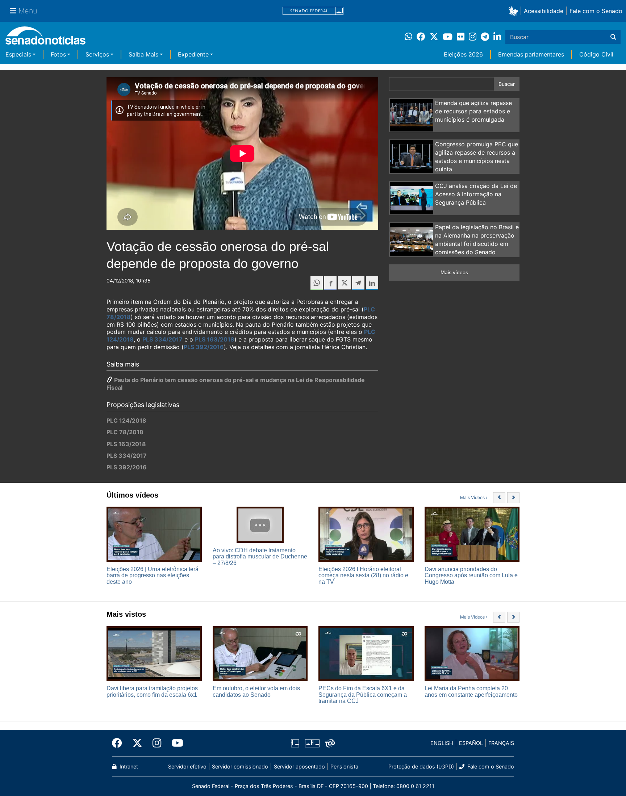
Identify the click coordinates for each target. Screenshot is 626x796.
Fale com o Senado (595, 10)
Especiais (18, 54)
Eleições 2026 (463, 54)
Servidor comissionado (240, 766)
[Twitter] (137, 743)
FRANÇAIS (501, 743)
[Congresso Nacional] (312, 743)
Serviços (97, 54)
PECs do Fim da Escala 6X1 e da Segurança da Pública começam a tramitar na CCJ (362, 694)
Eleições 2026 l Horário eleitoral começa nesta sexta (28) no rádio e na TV (363, 575)
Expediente (193, 54)
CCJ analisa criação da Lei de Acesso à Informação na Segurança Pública (476, 194)
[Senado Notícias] (45, 38)
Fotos (58, 54)
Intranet (128, 766)
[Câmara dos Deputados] (295, 743)
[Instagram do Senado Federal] (157, 743)
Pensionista (344, 766)
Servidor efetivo (187, 766)
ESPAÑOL (471, 743)
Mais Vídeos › (473, 497)
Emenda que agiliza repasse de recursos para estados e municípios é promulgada (473, 111)
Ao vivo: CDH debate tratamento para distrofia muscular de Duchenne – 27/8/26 (260, 556)
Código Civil (596, 54)
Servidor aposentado (299, 766)
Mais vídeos (454, 272)
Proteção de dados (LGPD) (421, 766)
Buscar (506, 84)
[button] (515, 11)
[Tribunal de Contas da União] (330, 743)
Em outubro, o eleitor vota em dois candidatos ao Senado (256, 691)
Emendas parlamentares (531, 54)
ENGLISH (441, 743)
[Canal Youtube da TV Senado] (175, 743)
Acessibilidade (543, 10)
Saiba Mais (143, 54)
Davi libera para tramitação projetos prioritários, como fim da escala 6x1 (152, 691)
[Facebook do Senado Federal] (119, 743)
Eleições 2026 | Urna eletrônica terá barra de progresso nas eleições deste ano (153, 575)
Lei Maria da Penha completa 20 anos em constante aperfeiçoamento (471, 691)
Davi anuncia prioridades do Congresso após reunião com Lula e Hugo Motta (471, 575)
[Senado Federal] (313, 11)
